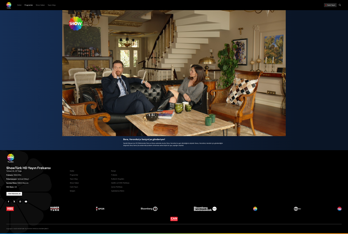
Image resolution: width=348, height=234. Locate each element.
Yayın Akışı (52, 5)
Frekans (114, 175)
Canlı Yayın (74, 187)
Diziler (19, 5)
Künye (113, 171)
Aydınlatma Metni (117, 191)
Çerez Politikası (116, 187)
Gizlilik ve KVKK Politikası (120, 183)
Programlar (29, 5)
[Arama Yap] (340, 5)
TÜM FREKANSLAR (14, 194)
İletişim (72, 191)
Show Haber (40, 5)
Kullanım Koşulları (117, 179)
